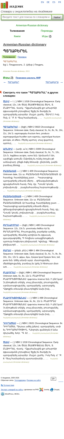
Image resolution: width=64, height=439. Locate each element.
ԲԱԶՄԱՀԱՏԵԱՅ (12, 196)
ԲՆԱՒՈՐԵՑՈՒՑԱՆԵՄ (14, 298)
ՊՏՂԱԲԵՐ (13, 82)
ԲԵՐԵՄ (7, 250)
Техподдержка (20, 380)
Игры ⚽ (47, 36)
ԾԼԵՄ (6, 342)
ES (54, 2)
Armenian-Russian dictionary (32, 25)
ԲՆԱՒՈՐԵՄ (9, 272)
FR (59, 2)
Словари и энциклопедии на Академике (26, 11)
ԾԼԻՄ (6, 101)
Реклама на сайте (34, 380)
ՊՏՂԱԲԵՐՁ (52, 82)
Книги (17, 36)
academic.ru (12, 5)
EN (42, 2)
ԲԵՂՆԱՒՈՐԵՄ (11, 225)
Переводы (47, 31)
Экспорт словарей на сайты (12, 389)
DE (48, 2)
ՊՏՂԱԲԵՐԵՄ (10, 127)
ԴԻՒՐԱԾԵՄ (9, 323)
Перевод (22, 57)
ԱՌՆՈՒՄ (8, 149)
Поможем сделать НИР (28, 77)
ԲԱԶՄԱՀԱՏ (9, 171)
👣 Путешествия (7, 385)
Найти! (57, 17)
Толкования (17, 31)
